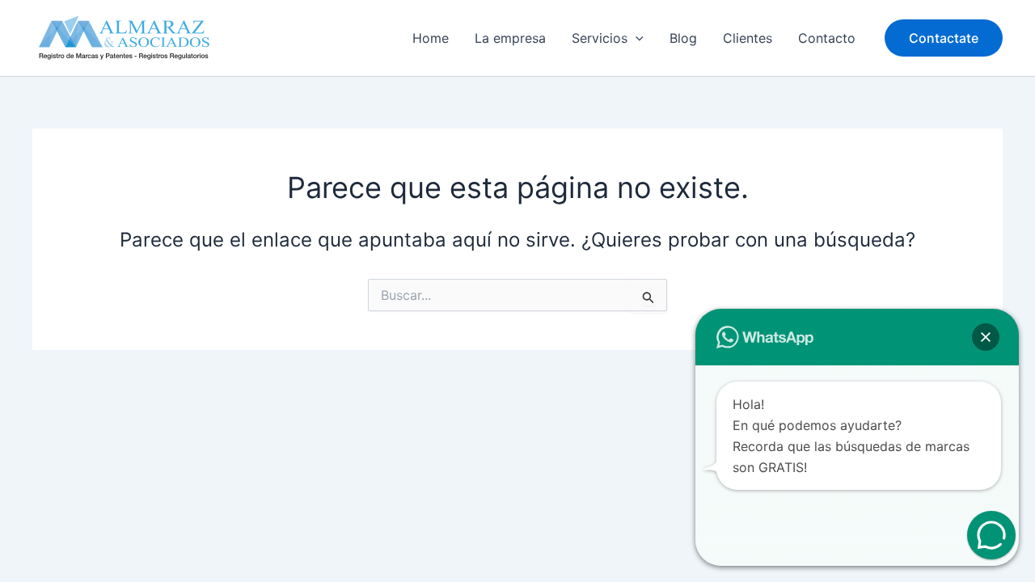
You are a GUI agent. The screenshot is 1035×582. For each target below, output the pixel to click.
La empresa (510, 38)
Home (430, 38)
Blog (683, 38)
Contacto (826, 38)
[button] (635, 38)
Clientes (747, 38)
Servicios (599, 38)
